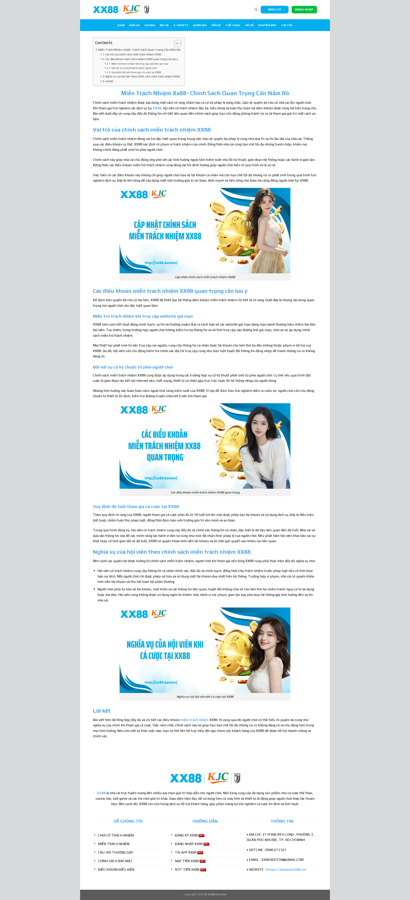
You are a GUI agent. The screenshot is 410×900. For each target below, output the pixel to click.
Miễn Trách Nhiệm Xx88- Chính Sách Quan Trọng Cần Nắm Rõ (139, 49)
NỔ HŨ (216, 25)
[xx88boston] (121, 9)
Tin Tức (287, 25)
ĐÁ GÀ (164, 25)
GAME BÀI (200, 25)
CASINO (149, 25)
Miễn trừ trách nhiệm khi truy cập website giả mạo (139, 63)
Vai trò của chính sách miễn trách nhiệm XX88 (133, 54)
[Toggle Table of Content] (175, 43)
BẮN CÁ (134, 25)
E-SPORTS (181, 25)
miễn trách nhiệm (194, 720)
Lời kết (109, 81)
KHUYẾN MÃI (267, 25)
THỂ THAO (232, 25)
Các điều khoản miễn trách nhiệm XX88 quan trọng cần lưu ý (141, 59)
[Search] (256, 10)
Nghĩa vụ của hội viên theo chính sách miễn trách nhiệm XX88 (142, 76)
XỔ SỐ (249, 25)
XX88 (120, 25)
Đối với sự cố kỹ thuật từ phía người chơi (134, 68)
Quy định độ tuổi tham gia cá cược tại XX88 (136, 72)
